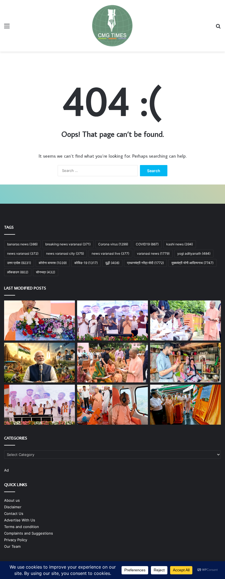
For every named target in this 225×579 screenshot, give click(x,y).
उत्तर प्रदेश (19, 263)
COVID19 (147, 244)
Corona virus (113, 244)
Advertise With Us (19, 520)
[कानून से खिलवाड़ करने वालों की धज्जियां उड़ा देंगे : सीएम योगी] (185, 405)
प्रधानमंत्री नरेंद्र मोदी (145, 263)
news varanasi (22, 253)
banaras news (22, 244)
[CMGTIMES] (112, 26)
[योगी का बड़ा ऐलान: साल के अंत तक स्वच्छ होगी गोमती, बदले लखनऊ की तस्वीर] (39, 320)
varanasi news (153, 253)
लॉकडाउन (17, 272)
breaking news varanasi (68, 244)
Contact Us (13, 513)
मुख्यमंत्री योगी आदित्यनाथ (192, 263)
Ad (6, 470)
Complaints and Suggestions (28, 533)
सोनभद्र (45, 272)
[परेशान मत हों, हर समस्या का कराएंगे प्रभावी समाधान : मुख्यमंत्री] (185, 320)
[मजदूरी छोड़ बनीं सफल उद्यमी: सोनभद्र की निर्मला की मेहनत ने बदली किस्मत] (185, 363)
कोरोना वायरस (53, 263)
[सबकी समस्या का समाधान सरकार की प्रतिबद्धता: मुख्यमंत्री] (112, 363)
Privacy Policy (15, 540)
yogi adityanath (193, 253)
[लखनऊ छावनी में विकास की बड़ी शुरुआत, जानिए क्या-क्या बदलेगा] (112, 320)
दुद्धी (112, 263)
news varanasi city (65, 253)
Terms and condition (21, 526)
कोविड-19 (86, 263)
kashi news (179, 244)
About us (12, 500)
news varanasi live (110, 253)
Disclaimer (12, 507)
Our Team (12, 546)
